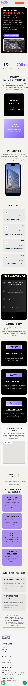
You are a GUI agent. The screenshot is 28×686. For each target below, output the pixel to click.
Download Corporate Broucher (11, 35)
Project (4, 651)
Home (3, 647)
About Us (4, 649)
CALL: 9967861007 (19, 2)
